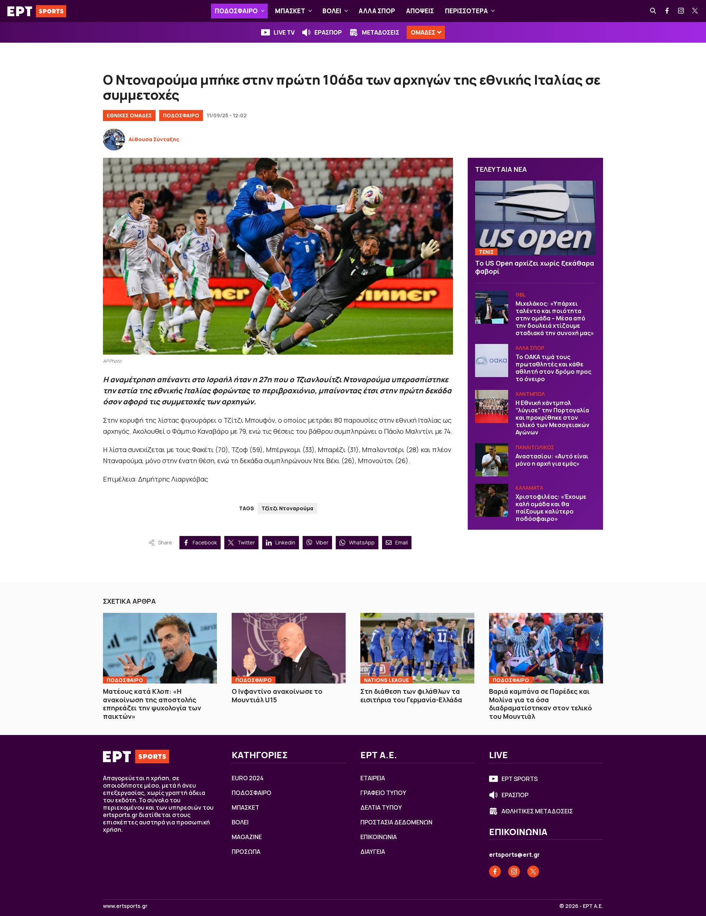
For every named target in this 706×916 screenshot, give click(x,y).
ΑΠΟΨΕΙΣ (420, 11)
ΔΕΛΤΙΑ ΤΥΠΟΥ (381, 807)
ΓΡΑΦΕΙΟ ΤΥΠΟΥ (383, 793)
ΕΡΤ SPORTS (520, 779)
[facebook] (667, 11)
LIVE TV (284, 32)
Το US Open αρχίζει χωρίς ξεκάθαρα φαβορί (534, 267)
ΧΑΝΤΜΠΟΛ (530, 393)
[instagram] (681, 11)
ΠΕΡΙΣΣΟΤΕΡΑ (466, 11)
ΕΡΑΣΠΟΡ (328, 32)
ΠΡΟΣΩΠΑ (246, 852)
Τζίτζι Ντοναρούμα (287, 508)
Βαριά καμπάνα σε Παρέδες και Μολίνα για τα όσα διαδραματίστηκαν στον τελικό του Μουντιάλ (540, 704)
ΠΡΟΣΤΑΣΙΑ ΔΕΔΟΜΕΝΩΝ (396, 822)
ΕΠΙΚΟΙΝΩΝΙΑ (378, 837)
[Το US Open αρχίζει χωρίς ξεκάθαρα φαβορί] (535, 218)
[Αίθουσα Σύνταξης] (114, 139)
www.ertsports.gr (125, 906)
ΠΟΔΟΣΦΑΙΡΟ (236, 11)
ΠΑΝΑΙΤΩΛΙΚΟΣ (535, 447)
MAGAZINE (247, 837)
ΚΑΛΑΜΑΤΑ (529, 487)
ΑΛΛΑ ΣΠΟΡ (377, 11)
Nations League (386, 680)
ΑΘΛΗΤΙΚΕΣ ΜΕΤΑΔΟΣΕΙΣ (537, 811)
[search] (653, 11)
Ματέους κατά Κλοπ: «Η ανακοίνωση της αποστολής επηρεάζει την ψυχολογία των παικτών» (152, 704)
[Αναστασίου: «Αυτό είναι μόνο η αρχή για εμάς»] (491, 459)
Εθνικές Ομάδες (129, 115)
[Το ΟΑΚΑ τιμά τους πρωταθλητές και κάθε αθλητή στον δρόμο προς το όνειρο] (491, 360)
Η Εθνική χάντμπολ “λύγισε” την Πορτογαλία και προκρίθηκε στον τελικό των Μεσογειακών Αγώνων (552, 417)
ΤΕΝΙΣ (486, 251)
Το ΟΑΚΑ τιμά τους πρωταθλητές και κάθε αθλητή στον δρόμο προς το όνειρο (553, 368)
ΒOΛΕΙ (331, 11)
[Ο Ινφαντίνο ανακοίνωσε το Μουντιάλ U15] (289, 648)
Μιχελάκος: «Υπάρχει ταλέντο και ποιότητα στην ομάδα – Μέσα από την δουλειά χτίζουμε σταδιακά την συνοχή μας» (555, 318)
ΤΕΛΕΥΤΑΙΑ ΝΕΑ (501, 169)
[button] (263, 11)
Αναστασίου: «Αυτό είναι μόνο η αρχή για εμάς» (552, 460)
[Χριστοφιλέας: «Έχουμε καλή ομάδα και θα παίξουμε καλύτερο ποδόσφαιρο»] (491, 500)
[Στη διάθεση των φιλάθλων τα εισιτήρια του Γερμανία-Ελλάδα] (417, 648)
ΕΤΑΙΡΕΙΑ (372, 778)
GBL (520, 294)
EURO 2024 (248, 778)
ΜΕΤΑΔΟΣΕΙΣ (380, 32)
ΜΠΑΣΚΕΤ (290, 11)
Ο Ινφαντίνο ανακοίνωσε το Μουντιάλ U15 (277, 695)
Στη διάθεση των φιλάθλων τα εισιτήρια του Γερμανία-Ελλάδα (411, 695)
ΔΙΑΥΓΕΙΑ (372, 852)
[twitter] (695, 11)
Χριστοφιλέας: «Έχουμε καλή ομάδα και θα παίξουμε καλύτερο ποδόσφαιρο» (551, 508)
